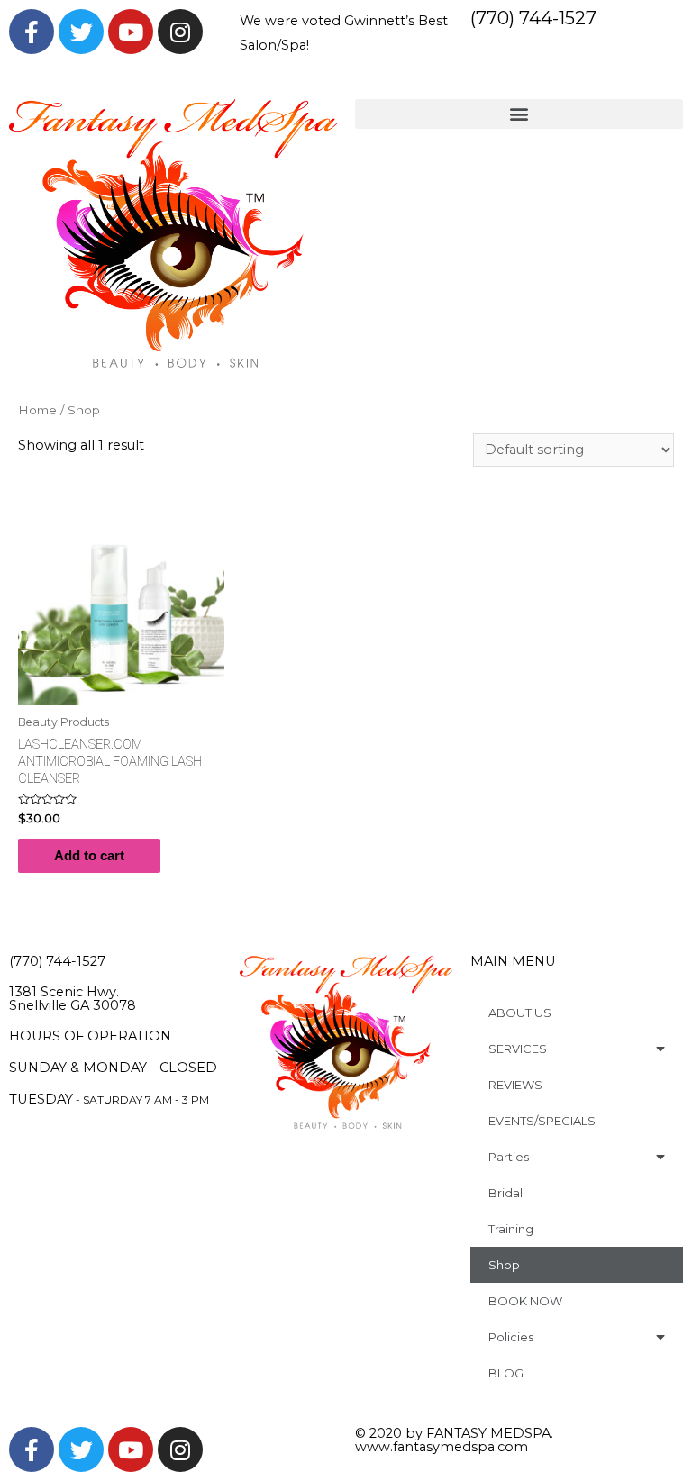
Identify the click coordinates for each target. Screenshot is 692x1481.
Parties (508, 1156)
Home (37, 410)
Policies (510, 1337)
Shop (504, 1265)
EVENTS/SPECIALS (542, 1120)
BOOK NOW (525, 1301)
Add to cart (89, 856)
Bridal (505, 1193)
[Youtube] (130, 31)
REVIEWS (515, 1084)
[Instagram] (180, 31)
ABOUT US (519, 1012)
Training (510, 1229)
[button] (519, 114)
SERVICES (517, 1048)
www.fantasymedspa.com (441, 1447)
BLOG (506, 1373)
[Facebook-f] (31, 31)
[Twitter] (81, 31)
